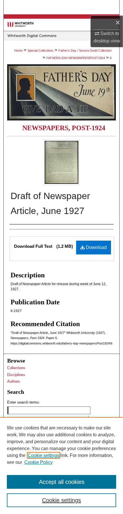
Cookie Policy (38, 462)
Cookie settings (43, 455)
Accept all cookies (61, 482)
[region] (61, 465)
